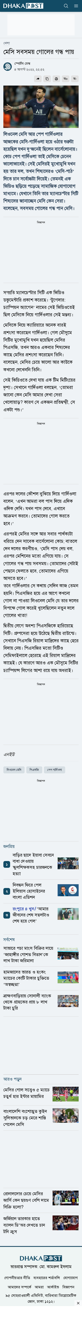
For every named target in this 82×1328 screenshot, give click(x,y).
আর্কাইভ (53, 1287)
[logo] (23, 6)
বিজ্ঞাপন (68, 1287)
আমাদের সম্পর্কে (19, 1287)
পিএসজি (34, 770)
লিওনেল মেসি (14, 770)
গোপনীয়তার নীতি (17, 1278)
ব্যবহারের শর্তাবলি (46, 1278)
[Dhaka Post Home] (41, 1258)
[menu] (75, 6)
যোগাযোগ (70, 1278)
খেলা (6, 43)
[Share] (38, 78)
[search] (66, 6)
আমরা (39, 1287)
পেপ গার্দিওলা (54, 770)
